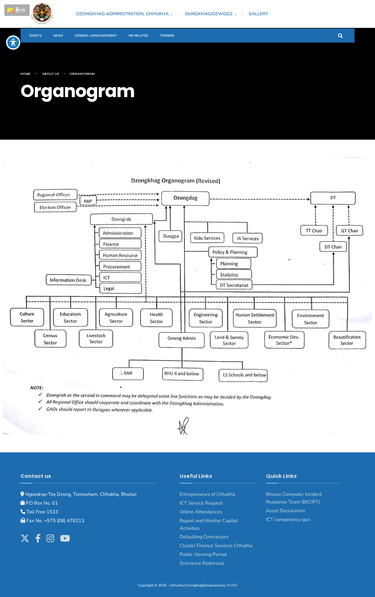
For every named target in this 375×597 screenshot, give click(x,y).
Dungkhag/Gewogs (208, 14)
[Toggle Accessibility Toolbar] (13, 42)
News (58, 35)
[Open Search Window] (340, 35)
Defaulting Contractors (204, 537)
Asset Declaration (285, 511)
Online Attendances (201, 512)
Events (35, 35)
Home (25, 73)
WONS (231, 585)
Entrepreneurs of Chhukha (207, 494)
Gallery (258, 14)
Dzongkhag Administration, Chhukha (122, 14)
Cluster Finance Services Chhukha (216, 545)
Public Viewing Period (203, 554)
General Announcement (96, 35)
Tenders (167, 35)
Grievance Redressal (202, 563)
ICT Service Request (201, 503)
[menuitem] (127, 13)
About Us (50, 73)
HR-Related (138, 35)
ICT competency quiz (288, 519)
